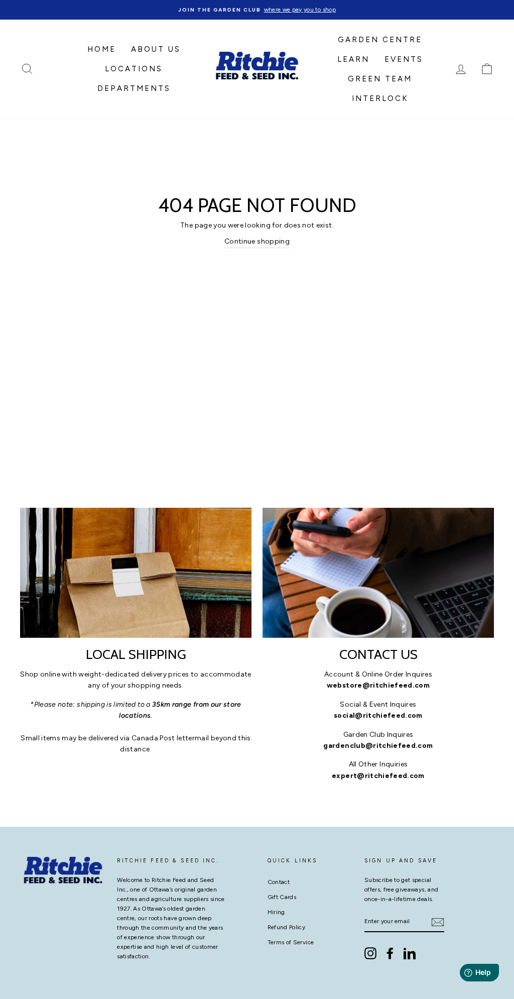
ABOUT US (156, 49)
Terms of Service (291, 942)
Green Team (380, 78)
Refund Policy (287, 927)
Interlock (380, 98)
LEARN (353, 59)
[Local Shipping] (135, 573)
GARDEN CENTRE (380, 39)
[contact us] (378, 573)
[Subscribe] (437, 922)
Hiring (276, 912)
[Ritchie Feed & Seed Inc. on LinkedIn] (410, 953)
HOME (101, 49)
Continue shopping (257, 241)
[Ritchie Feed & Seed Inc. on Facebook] (390, 953)
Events (403, 59)
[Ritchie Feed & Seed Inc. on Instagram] (370, 953)
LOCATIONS (134, 68)
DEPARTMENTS (134, 88)
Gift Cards (282, 897)
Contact (279, 881)
